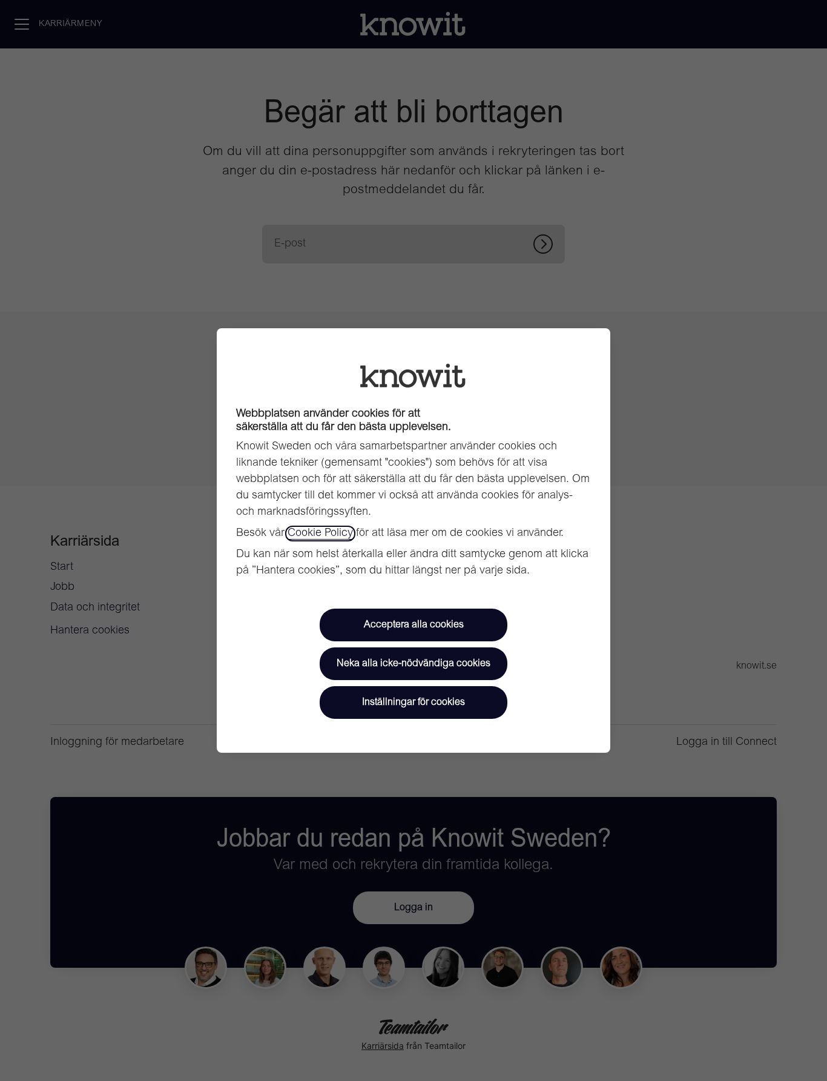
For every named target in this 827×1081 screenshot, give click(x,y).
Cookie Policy (320, 533)
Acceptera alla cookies (414, 625)
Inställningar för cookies (413, 702)
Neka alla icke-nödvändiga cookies (413, 664)
